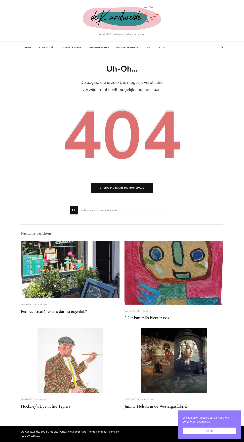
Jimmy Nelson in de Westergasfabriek (156, 406)
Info (149, 47)
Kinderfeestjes (99, 47)
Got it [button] (209, 430)
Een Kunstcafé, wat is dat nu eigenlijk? (54, 312)
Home (28, 47)
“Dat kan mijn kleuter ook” (147, 318)
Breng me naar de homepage (122, 187)
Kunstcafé (46, 47)
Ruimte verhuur (127, 47)
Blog (162, 47)
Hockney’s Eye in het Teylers (45, 406)
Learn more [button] (203, 421)
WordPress (34, 436)
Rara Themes (89, 432)
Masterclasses (71, 47)
